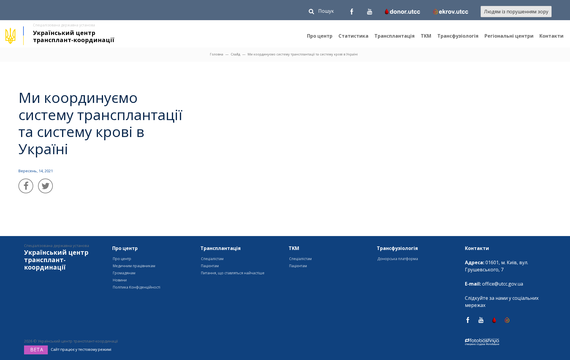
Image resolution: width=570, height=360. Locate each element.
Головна (216, 54)
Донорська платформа (397, 258)
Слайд (235, 54)
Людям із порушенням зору (516, 11)
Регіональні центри (508, 36)
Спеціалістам (212, 258)
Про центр (319, 36)
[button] (321, 12)
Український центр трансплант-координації (73, 36)
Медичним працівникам (134, 265)
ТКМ (426, 36)
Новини (120, 280)
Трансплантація (394, 36)
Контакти (551, 36)
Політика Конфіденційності (136, 287)
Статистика (353, 36)
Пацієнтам (210, 265)
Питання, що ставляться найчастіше (233, 272)
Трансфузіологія (458, 36)
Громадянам (124, 272)
